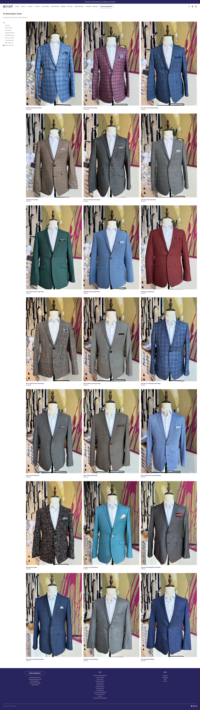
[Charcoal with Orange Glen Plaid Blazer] (169, 523)
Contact (165, 681)
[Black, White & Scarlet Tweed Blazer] (54, 339)
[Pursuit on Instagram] (196, 706)
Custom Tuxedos (100, 677)
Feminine (30, 6)
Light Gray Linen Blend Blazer (91, 659)
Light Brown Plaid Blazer (32, 199)
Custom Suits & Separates (100, 675)
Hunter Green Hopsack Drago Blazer (35, 291)
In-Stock (37, 6)
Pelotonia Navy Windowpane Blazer (35, 659)
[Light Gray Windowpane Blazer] (169, 155)
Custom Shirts (99, 679)
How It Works (45, 6)
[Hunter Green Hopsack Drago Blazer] (54, 247)
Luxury (17, 6)
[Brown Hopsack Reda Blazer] (111, 431)
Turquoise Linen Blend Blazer (91, 567)
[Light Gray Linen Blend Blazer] (111, 615)
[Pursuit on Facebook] (191, 706)
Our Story (69, 6)
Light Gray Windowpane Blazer (148, 199)
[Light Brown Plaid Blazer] (54, 155)
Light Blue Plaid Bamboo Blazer (34, 108)
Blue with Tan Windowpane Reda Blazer (151, 383)
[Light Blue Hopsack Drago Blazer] (111, 247)
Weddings (63, 6)
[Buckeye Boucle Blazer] (54, 523)
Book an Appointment (106, 6)
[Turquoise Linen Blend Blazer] (111, 523)
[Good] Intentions (79, 6)
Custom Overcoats (100, 681)
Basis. (15, 706)
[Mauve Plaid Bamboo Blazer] (111, 64)
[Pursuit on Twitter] (194, 706)
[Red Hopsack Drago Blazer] (169, 247)
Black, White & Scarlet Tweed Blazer (35, 383)
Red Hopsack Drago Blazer (147, 291)
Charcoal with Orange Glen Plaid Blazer (151, 567)
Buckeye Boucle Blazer (31, 567)
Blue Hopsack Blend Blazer (147, 659)
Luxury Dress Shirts (100, 694)
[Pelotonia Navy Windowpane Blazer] (54, 615)
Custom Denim (100, 683)
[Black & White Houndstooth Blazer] (111, 339)
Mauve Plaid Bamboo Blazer (91, 108)
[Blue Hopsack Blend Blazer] (169, 615)
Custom (23, 6)
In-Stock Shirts (100, 688)
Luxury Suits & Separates (100, 692)
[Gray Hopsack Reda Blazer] (54, 431)
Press (165, 679)
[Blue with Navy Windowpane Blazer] (169, 64)
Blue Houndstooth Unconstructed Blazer (151, 475)
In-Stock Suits (100, 685)
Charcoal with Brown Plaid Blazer (92, 199)
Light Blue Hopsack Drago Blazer (92, 291)
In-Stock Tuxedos (100, 686)
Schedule (88, 6)
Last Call (100, 696)
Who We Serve (55, 6)
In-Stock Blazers (100, 690)
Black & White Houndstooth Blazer (92, 383)
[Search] (189, 6)
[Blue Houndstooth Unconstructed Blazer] (169, 431)
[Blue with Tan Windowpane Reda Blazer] (169, 339)
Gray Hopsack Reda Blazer (32, 475)
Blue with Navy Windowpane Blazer (149, 108)
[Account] (192, 6)
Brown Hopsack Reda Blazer (91, 475)
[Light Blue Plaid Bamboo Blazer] (54, 63)
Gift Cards (95, 6)
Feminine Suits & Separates (100, 698)
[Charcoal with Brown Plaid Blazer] (111, 155)
